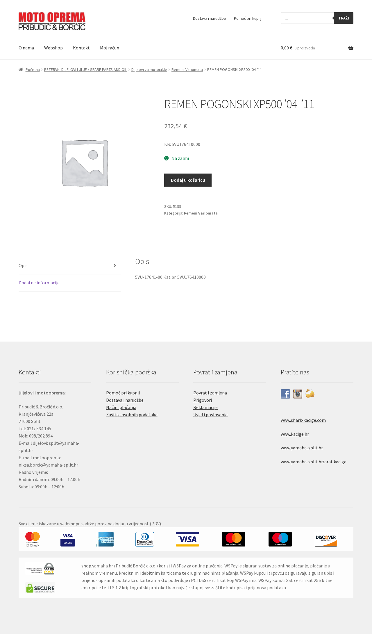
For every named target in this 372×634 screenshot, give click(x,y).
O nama (26, 48)
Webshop (53, 48)
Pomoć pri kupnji (248, 18)
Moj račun (109, 48)
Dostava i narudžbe (209, 18)
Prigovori (202, 400)
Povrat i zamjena (210, 393)
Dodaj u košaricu (188, 180)
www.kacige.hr (295, 434)
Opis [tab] (23, 265)
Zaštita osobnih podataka (132, 414)
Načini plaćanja (121, 407)
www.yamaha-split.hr (302, 448)
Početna (33, 69)
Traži (343, 18)
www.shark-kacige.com (303, 420)
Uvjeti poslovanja (210, 414)
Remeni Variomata (187, 69)
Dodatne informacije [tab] (39, 282)
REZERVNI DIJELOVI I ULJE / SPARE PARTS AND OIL (85, 69)
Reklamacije (205, 407)
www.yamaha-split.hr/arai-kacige (313, 462)
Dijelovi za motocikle (149, 69)
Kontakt (81, 48)
